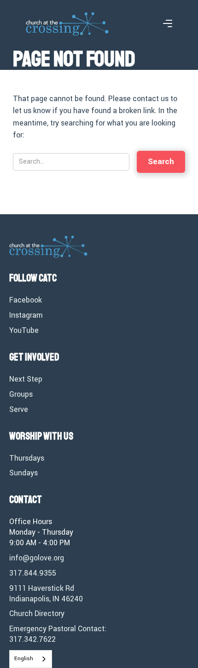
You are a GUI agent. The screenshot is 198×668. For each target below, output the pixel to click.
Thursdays (26, 458)
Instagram (26, 315)
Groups (21, 394)
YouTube (24, 330)
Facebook (25, 300)
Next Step (25, 379)
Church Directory (36, 614)
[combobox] (30, 659)
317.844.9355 (32, 573)
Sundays (23, 473)
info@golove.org (36, 558)
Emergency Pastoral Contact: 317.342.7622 (57, 634)
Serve (18, 410)
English (23, 658)
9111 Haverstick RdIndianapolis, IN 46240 (46, 593)
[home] (67, 23)
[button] (167, 24)
